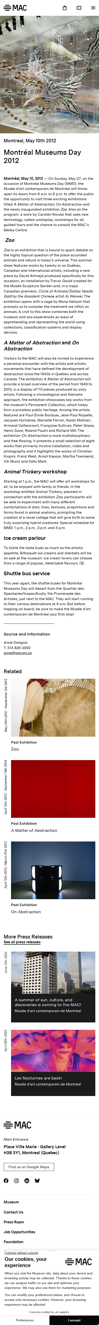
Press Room (14, 1222)
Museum (11, 1202)
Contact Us (13, 1212)
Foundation (13, 1242)
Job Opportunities (19, 1232)
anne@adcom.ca (18, 653)
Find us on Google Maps (29, 1167)
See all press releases (22, 942)
